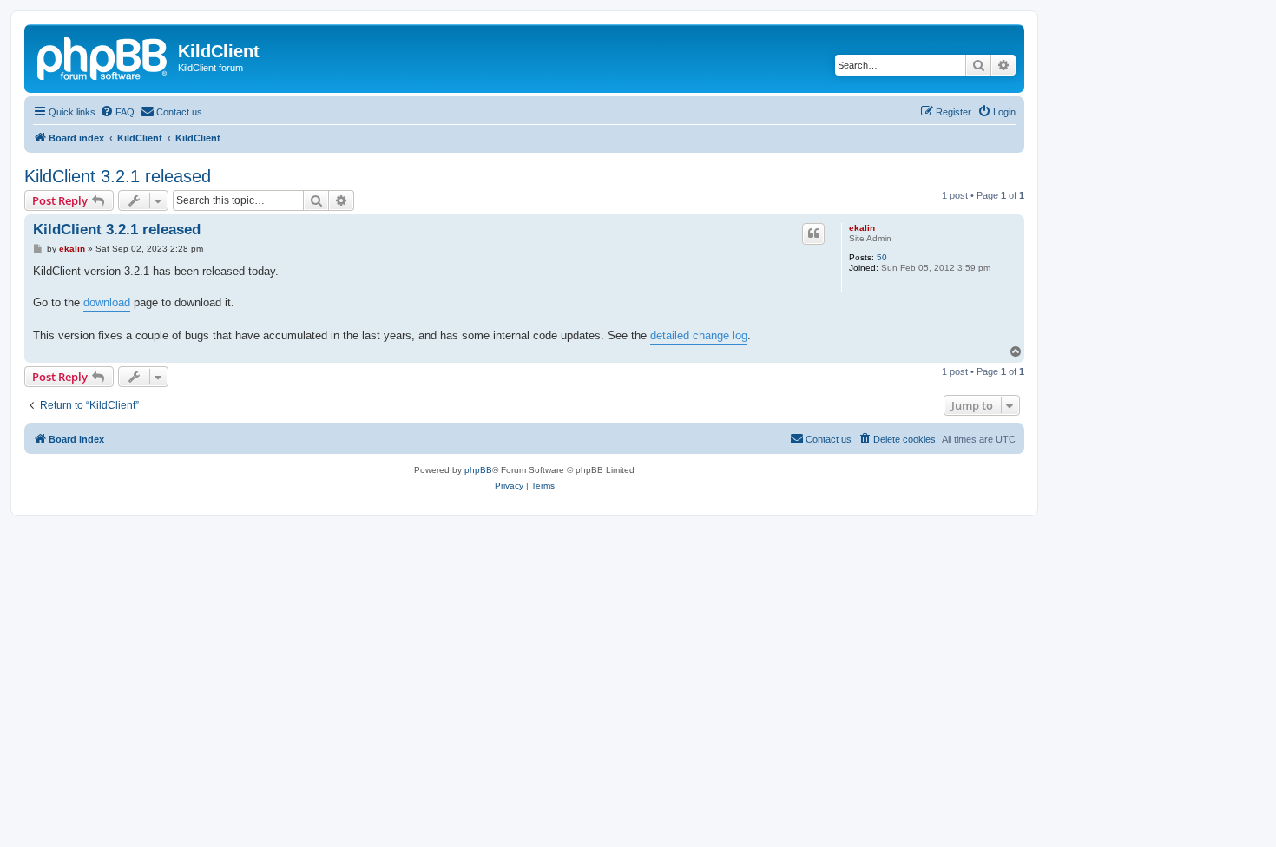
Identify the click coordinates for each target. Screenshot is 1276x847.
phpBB (478, 470)
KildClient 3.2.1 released (117, 176)
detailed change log (698, 335)
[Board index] (103, 56)
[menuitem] (117, 112)
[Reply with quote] (813, 233)
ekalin (862, 228)
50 (882, 257)
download (106, 302)
